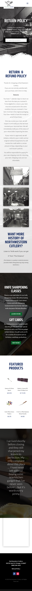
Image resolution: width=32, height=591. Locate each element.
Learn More (16, 314)
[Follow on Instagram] (17, 573)
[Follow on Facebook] (14, 573)
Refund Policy (16, 569)
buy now (16, 343)
